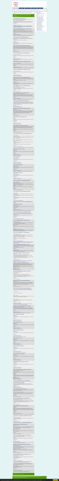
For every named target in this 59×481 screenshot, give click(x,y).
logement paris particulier (40, 22)
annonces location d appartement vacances (26, 26)
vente (28, 8)
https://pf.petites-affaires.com (18, 34)
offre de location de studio (40, 17)
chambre (21, 8)
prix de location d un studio (40, 30)
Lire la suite (14, 23)
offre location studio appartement (41, 26)
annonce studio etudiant (17, 251)
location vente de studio (40, 25)
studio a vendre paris (39, 29)
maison (40, 8)
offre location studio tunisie (22, 251)
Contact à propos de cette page (37, 476)
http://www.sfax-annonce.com (18, 162)
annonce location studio (25, 304)
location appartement (15, 8)
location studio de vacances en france (21, 201)
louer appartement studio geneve (23, 261)
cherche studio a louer (23, 260)
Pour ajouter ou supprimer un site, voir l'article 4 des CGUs (20, 477)
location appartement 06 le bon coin (28, 201)
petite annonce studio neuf (19, 35)
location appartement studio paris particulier (41, 14)
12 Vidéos (17, 16)
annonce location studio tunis (19, 304)
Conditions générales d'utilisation (23, 476)
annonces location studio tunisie (20, 59)
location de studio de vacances (40, 20)
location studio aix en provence (21, 471)
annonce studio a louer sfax (19, 83)
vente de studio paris (39, 27)
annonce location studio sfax (30, 59)
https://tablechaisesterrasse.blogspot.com (19, 218)
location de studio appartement (27, 422)
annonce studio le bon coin (29, 35)
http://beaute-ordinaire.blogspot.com (19, 387)
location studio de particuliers (40, 16)
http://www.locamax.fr (17, 421)
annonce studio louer (24, 43)
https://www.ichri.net (17, 42)
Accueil (14, 476)
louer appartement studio (30, 147)
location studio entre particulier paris (40, 15)
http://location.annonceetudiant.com (18, 460)
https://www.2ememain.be (17, 441)
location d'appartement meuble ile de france (26, 242)
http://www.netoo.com (17, 51)
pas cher (34, 8)
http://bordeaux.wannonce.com (18, 335)
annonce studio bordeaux (24, 336)
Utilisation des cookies (30, 476)
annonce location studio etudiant (26, 250)
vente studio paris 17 (39, 23)
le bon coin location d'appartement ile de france (21, 241)
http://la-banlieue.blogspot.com (18, 269)
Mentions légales (17, 476)
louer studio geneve (18, 261)
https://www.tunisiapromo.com (18, 58)
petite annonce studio (20, 27)
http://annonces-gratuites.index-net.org (19, 146)
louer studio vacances (39, 21)
